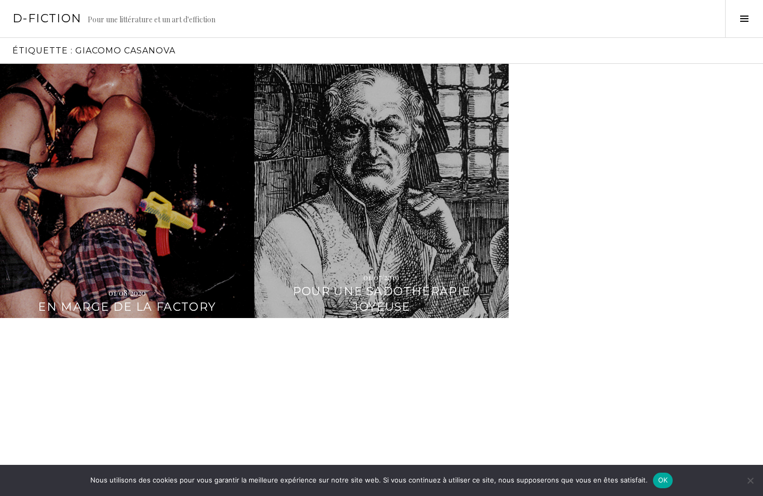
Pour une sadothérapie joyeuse (382, 299)
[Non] (750, 480)
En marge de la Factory (127, 307)
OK (663, 480)
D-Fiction (46, 18)
